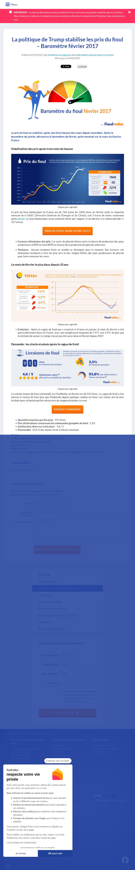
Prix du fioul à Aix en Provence (25, 748)
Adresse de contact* (25, 513)
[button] (8, 866)
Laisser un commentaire (58, 549)
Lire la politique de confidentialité (21, 842)
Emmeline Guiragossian (59, 54)
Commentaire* (23, 521)
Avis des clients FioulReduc (105, 748)
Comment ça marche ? (103, 745)
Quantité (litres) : (50, 664)
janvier (21, 218)
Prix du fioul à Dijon (20, 758)
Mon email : (53, 683)
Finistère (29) (58, 752)
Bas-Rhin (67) (58, 745)
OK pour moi (55, 853)
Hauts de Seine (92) (61, 755)
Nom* (28, 503)
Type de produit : (50, 673)
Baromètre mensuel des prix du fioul (95, 54)
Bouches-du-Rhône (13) (63, 748)
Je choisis (20, 853)
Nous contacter (100, 752)
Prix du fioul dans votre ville (67, 230)
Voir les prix (64, 712)
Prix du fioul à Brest (20, 752)
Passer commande (67, 409)
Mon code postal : (50, 655)
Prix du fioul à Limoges (21, 761)
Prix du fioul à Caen (20, 755)
